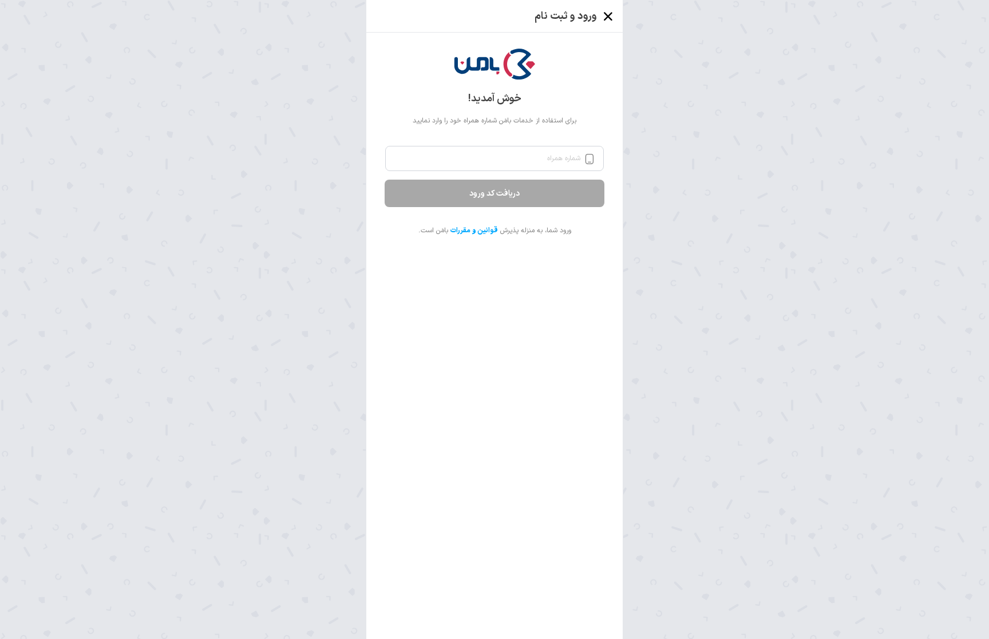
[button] (495, 64)
